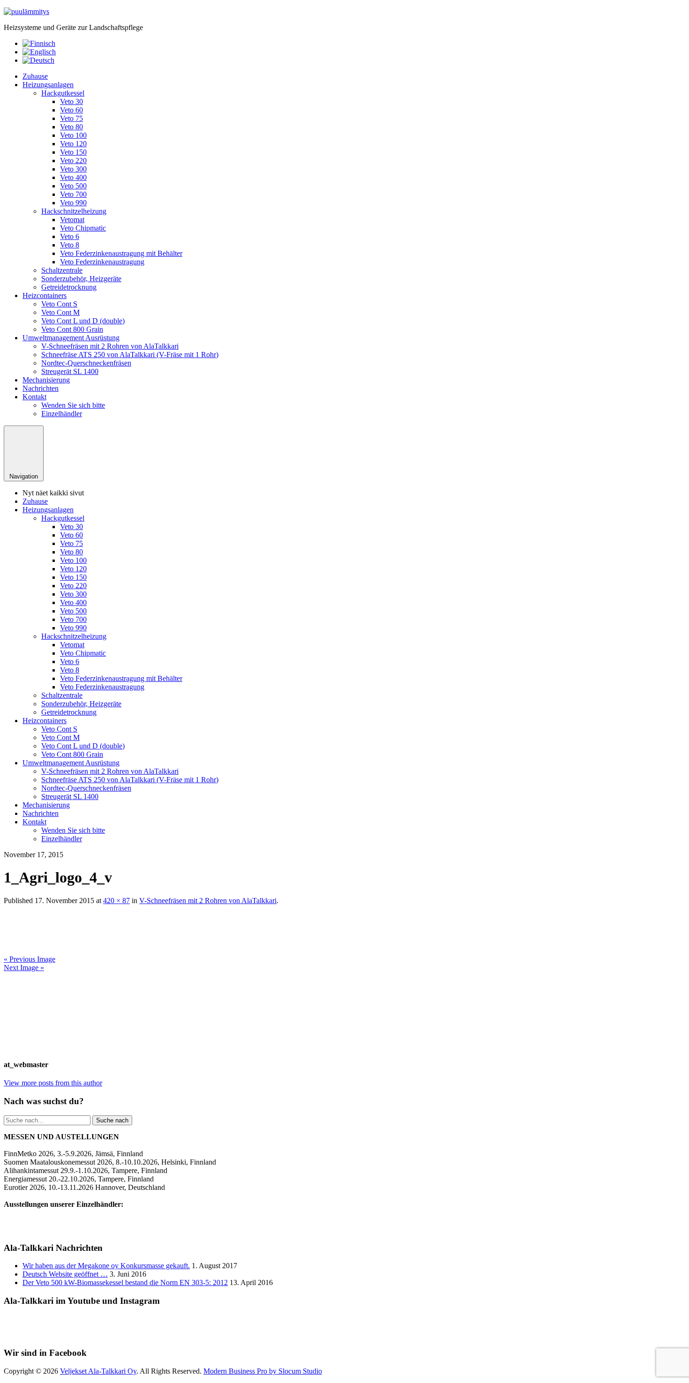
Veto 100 (73, 135)
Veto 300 (73, 169)
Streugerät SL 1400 (69, 371)
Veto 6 (69, 236)
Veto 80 (71, 127)
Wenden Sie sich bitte (73, 405)
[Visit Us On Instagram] (355, 1335)
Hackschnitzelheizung (73, 211)
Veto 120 (73, 144)
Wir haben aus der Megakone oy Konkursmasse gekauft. (106, 1266)
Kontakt (34, 397)
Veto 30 (71, 101)
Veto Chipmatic (83, 228)
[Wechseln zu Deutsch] (38, 60)
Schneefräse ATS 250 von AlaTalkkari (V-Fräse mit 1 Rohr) (129, 355)
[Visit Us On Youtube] (333, 1335)
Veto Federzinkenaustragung (102, 262)
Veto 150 (73, 152)
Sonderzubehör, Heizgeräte (81, 279)
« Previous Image (29, 959)
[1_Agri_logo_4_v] (102, 951)
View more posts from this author (53, 1083)
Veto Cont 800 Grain (72, 329)
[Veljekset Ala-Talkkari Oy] (26, 11)
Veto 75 (71, 118)
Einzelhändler (61, 414)
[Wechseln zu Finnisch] (38, 43)
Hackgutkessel (62, 93)
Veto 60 (71, 110)
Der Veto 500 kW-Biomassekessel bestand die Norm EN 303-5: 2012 (125, 1282)
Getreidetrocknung (69, 287)
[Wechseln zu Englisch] (39, 52)
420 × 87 (116, 901)
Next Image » (24, 968)
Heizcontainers (44, 295)
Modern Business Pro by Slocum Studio (262, 1371)
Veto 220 (73, 160)
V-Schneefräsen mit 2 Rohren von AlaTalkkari (110, 346)
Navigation (23, 476)
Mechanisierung (46, 380)
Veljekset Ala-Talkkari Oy (98, 1371)
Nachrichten (40, 388)
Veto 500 (73, 186)
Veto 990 (73, 203)
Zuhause (35, 76)
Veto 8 (69, 245)
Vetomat (72, 220)
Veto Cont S (59, 304)
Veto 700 (73, 194)
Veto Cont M (60, 312)
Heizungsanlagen (48, 85)
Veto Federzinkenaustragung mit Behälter (121, 253)
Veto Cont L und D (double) (83, 321)
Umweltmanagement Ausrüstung (71, 338)
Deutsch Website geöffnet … (65, 1274)
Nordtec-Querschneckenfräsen (86, 363)
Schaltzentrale (61, 270)
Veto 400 (73, 177)
